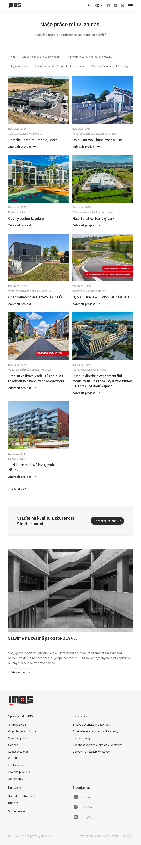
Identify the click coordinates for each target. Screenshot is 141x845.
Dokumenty (15, 778)
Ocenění (13, 745)
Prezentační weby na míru (94, 836)
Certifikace (15, 758)
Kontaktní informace (21, 796)
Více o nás (18, 672)
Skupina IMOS (17, 724)
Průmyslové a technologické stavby (95, 731)
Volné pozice (16, 811)
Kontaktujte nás (105, 521)
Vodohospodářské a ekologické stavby (97, 745)
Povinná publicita (19, 772)
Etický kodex (16, 765)
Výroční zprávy (17, 738)
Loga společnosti (19, 751)
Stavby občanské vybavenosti (91, 724)
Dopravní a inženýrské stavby (91, 751)
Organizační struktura (22, 731)
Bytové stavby (81, 738)
